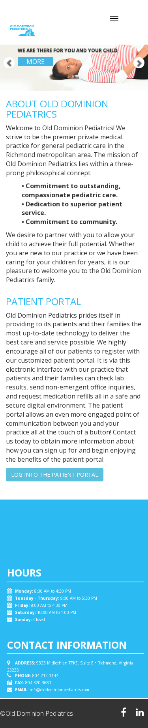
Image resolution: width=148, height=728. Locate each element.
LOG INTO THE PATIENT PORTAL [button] (54, 474)
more (35, 61)
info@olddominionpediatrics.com (59, 689)
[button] (3, 45)
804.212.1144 (45, 675)
